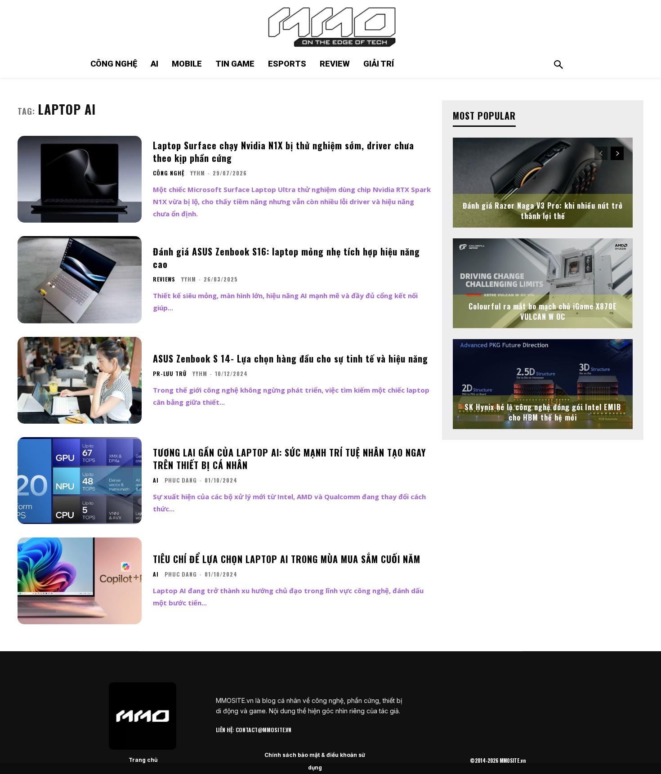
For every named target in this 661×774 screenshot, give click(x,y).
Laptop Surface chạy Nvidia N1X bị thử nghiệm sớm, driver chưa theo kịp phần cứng (283, 152)
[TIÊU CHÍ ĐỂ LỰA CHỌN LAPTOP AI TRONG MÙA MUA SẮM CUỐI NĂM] (80, 580)
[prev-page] (600, 153)
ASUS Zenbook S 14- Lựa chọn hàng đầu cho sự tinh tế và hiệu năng (290, 358)
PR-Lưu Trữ (170, 373)
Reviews (164, 279)
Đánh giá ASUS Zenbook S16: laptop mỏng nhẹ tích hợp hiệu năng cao (286, 258)
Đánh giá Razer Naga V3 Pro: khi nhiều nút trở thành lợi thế (543, 210)
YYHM (197, 173)
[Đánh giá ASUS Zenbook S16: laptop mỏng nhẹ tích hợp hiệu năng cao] (80, 279)
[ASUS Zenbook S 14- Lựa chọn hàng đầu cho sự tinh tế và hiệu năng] (80, 380)
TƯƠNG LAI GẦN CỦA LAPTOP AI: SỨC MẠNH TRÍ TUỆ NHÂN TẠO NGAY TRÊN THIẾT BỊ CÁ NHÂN (289, 459)
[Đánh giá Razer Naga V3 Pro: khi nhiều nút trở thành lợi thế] (543, 183)
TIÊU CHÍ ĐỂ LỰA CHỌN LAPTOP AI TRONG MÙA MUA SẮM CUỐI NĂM (286, 559)
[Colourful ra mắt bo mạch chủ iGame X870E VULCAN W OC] (543, 283)
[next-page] (617, 153)
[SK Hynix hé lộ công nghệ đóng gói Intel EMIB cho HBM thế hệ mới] (543, 384)
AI (156, 480)
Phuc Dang (181, 480)
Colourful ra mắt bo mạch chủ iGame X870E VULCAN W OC (543, 311)
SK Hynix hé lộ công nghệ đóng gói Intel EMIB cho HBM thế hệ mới (542, 412)
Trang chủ (143, 759)
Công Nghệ (168, 173)
